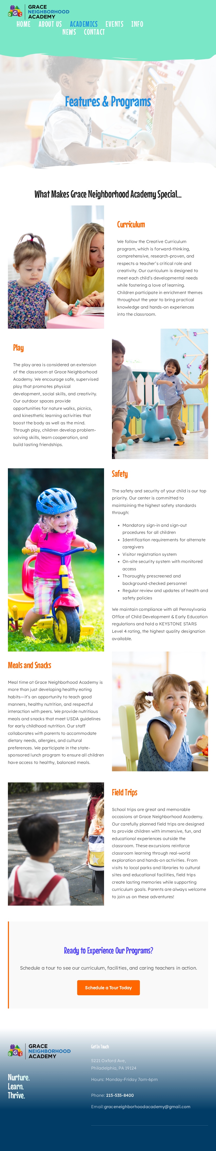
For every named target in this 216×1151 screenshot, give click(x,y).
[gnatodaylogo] (38, 6)
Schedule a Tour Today (108, 987)
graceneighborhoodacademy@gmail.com (147, 1106)
